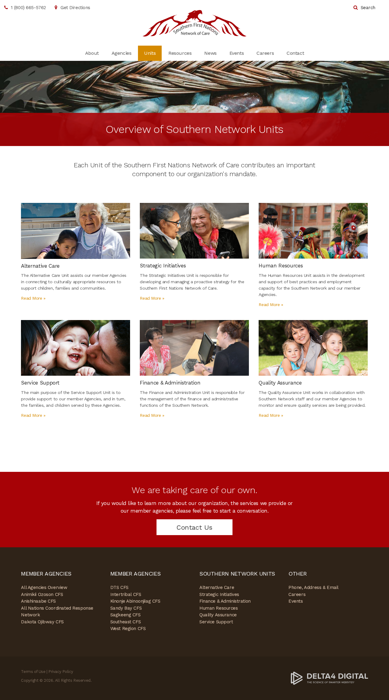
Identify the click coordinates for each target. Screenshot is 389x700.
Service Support (216, 622)
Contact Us (194, 527)
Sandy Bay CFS (126, 608)
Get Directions (75, 7)
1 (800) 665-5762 (28, 7)
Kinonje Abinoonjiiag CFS (135, 601)
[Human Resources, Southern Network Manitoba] (313, 230)
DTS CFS (119, 587)
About (92, 53)
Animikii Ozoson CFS (42, 594)
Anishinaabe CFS (38, 601)
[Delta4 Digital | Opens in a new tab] (329, 678)
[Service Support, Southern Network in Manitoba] (75, 347)
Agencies (122, 53)
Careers (265, 53)
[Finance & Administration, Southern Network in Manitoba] (194, 347)
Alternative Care (216, 587)
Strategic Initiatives (219, 594)
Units (150, 53)
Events (236, 53)
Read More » (33, 298)
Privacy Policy (60, 671)
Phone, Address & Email (313, 587)
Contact (295, 53)
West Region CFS (128, 628)
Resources (179, 53)
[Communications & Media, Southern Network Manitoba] (194, 230)
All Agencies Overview (44, 587)
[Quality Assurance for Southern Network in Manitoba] (313, 347)
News (210, 53)
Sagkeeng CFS (125, 615)
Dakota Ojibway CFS (42, 622)
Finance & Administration (225, 601)
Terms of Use (33, 671)
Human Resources (218, 608)
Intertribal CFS (125, 594)
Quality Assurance (218, 615)
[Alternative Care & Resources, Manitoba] (75, 230)
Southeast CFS (125, 622)
